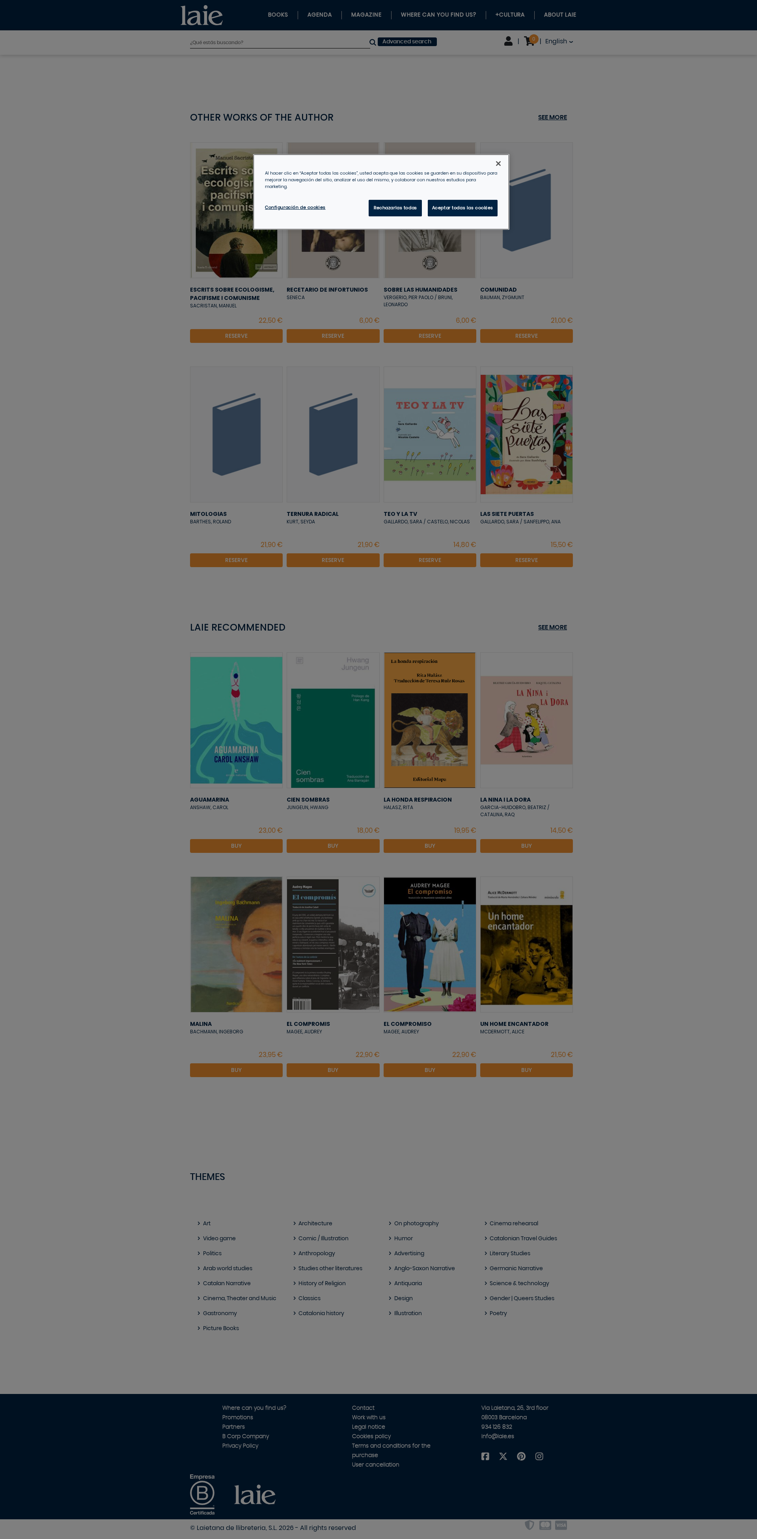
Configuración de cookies (295, 207)
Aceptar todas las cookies (462, 208)
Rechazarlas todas (395, 208)
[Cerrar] (498, 163)
